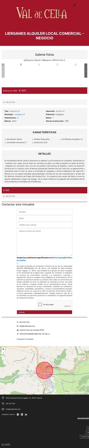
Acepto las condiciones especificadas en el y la (44, 258)
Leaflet (68, 393)
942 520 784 (10, 102)
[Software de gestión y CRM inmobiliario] (6, 444)
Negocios (14, 111)
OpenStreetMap (76, 393)
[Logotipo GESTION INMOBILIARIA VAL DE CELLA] (42, 15)
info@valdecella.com (27, 326)
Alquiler (59, 111)
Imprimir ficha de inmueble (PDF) (31, 330)
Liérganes (18, 114)
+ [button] (3, 349)
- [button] (3, 352)
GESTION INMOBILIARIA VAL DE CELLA (35, 334)
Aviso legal (57, 257)
